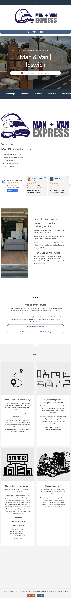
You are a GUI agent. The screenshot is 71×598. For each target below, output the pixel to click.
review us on (11, 190)
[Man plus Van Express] (35, 16)
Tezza (34, 178)
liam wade (58, 178)
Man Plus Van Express (14, 180)
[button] (35, 2)
